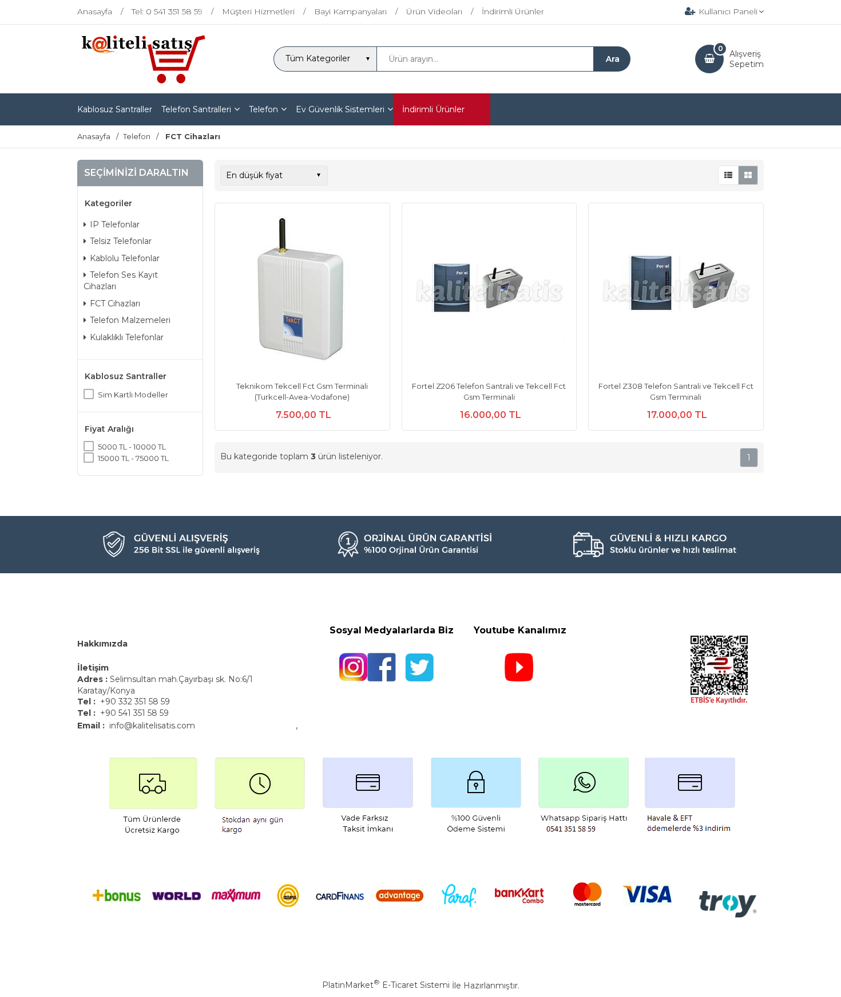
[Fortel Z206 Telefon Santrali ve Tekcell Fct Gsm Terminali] (489, 292)
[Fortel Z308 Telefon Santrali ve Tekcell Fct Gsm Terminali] (676, 292)
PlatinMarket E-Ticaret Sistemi (386, 985)
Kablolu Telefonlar (125, 258)
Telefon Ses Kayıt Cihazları (121, 280)
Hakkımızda (102, 644)
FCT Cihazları (115, 303)
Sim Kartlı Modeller (133, 394)
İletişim (94, 668)
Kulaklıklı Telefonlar (127, 337)
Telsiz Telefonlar (121, 241)
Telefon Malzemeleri (130, 320)
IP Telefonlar (115, 224)
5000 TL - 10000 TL (132, 446)
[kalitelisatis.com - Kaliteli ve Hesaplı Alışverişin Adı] (142, 82)
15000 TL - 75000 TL (133, 458)
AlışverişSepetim (746, 59)
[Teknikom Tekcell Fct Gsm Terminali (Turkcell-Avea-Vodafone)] (302, 292)
